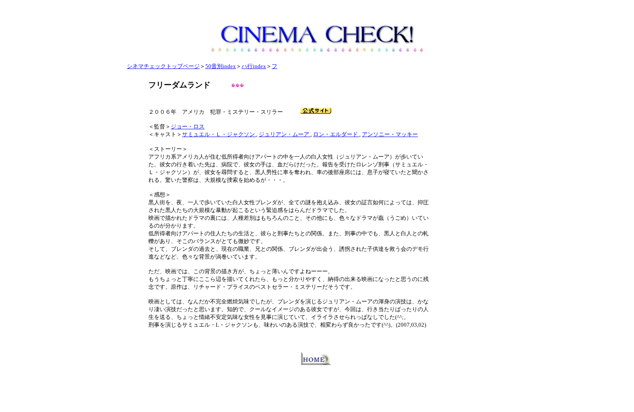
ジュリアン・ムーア (285, 134)
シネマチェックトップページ (163, 66)
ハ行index (254, 66)
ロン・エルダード (336, 134)
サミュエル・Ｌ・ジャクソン (219, 134)
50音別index (220, 66)
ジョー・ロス (187, 126)
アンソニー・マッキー (390, 134)
